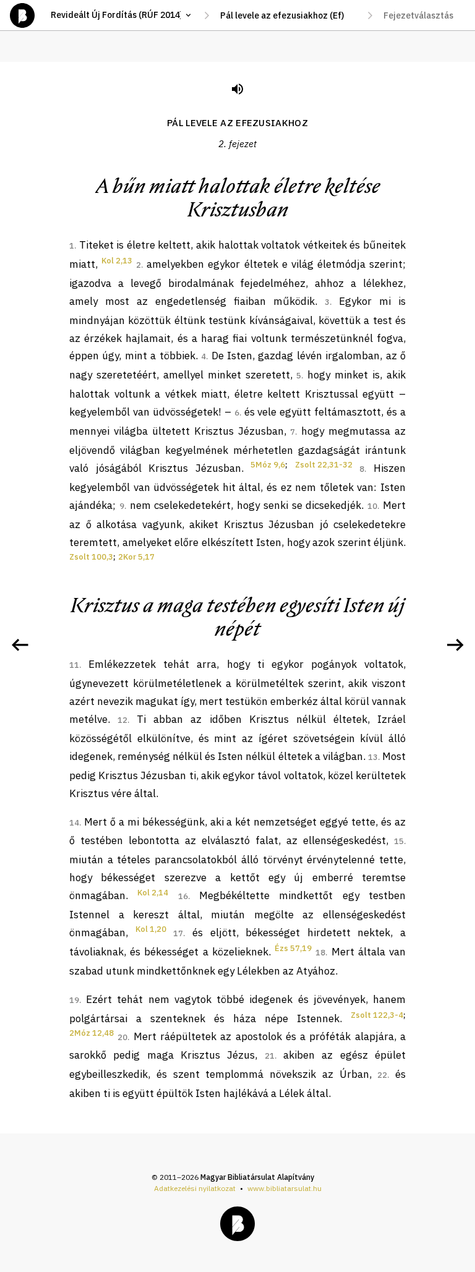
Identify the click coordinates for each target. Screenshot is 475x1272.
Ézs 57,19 (293, 948)
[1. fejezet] (20, 645)
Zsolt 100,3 (91, 557)
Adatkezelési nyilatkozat (195, 1188)
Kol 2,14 (152, 892)
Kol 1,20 (150, 929)
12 (122, 720)
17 (178, 933)
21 (270, 1056)
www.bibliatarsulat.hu (284, 1188)
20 (122, 1037)
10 (372, 506)
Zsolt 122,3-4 (377, 1015)
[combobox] (288, 15)
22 (382, 1075)
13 (373, 757)
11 (74, 665)
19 (74, 1000)
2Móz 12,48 (91, 1033)
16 (183, 896)
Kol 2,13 (116, 260)
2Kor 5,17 (136, 557)
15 (399, 841)
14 (74, 822)
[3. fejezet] (455, 645)
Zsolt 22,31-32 (324, 464)
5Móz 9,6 (267, 464)
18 (320, 952)
